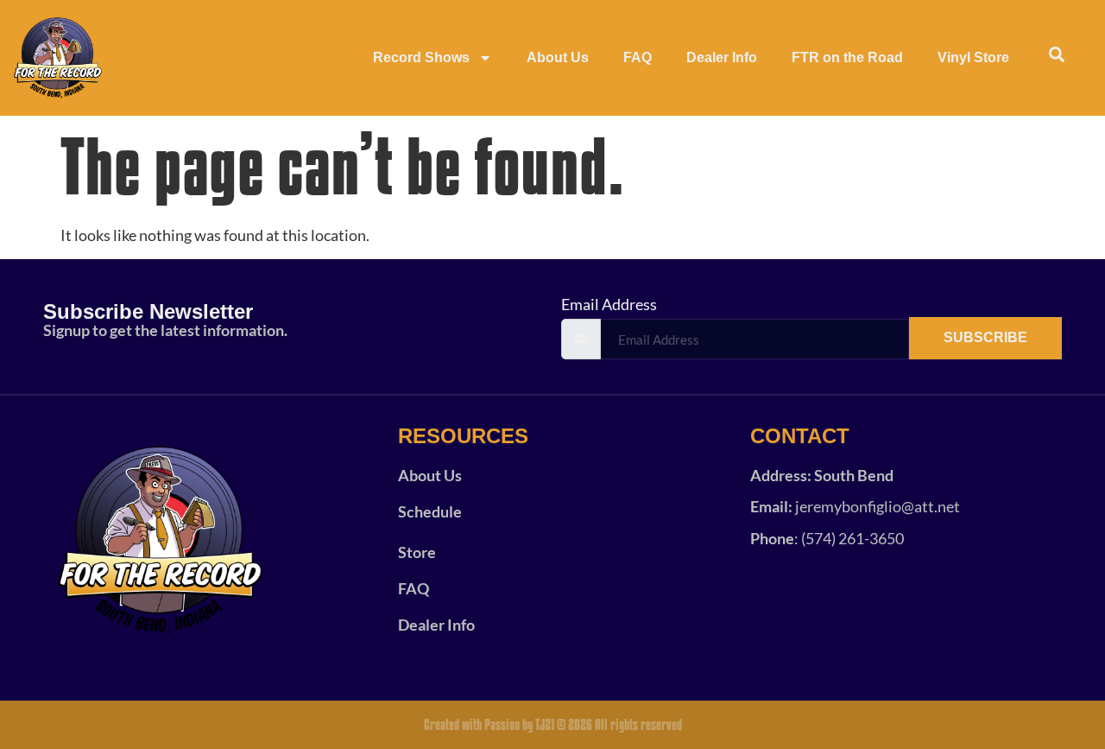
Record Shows (421, 57)
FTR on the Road (847, 57)
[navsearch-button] (1056, 58)
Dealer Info (721, 57)
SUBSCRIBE (985, 337)
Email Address (609, 304)
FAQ (637, 57)
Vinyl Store (973, 57)
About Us (558, 57)
